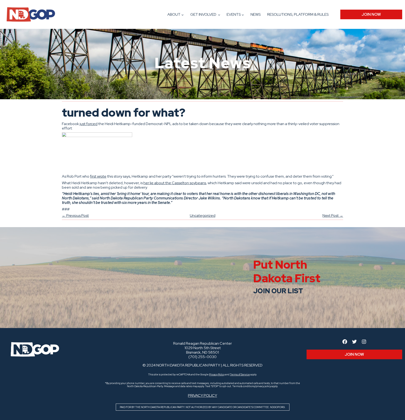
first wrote (98, 176)
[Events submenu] (243, 15)
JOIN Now (371, 14)
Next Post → (332, 215)
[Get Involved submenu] (219, 15)
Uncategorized (202, 215)
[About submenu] (182, 15)
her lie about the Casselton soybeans (174, 182)
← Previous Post (75, 215)
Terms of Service (240, 374)
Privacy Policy (217, 374)
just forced (89, 123)
